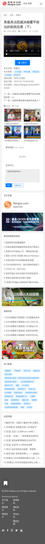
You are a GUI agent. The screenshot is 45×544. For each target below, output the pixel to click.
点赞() (23, 62)
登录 (8, 185)
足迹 (8, 431)
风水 (8, 449)
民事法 (18, 15)
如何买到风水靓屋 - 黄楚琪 (24, 449)
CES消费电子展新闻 (15, 317)
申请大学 (17, 75)
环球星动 (10, 427)
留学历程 (10, 453)
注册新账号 (18, 185)
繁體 (30, 3)
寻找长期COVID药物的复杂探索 (20, 260)
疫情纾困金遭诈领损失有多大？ (26, 100)
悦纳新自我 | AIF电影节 (26, 427)
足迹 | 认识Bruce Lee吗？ (23, 431)
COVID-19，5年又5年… (16, 269)
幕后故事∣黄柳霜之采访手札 (24, 440)
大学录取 (8, 75)
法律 (11, 15)
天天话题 (18, 72)
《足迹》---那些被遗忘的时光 (25, 436)
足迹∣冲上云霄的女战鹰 (22, 444)
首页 (5, 15)
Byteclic (15, 497)
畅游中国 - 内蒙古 (14, 422)
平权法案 (27, 72)
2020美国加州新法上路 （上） (27, 458)
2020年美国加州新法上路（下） (29, 462)
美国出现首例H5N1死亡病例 (18, 278)
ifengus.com (20, 203)
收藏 (8, 106)
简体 (25, 3)
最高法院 (35, 72)
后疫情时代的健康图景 (15, 242)
